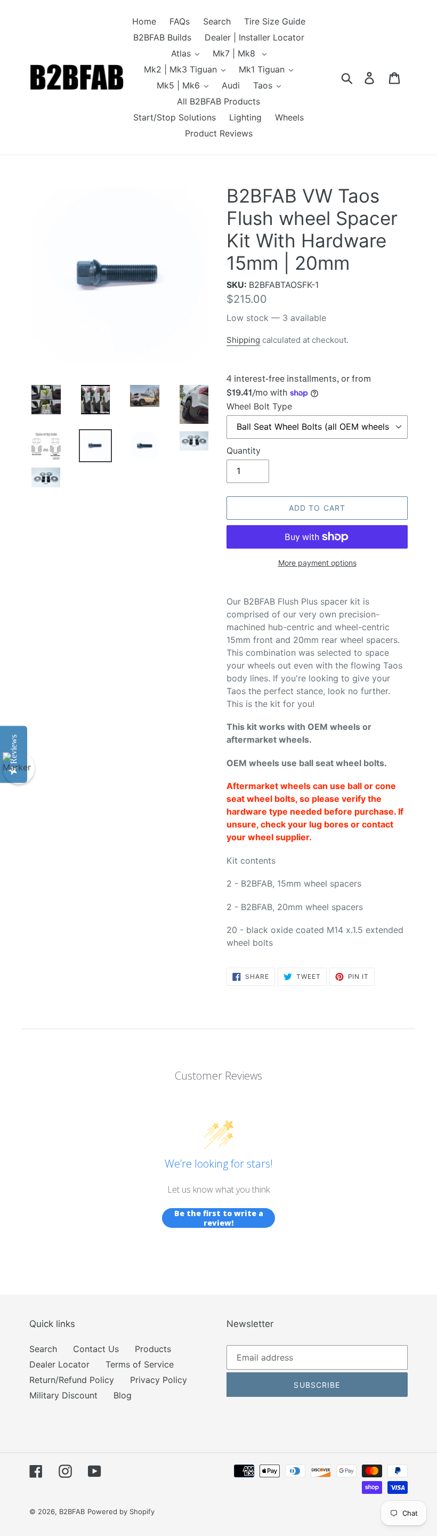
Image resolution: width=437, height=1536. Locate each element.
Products (153, 1349)
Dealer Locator (59, 1364)
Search (43, 1349)
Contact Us (96, 1349)
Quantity (243, 450)
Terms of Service (140, 1364)
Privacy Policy (158, 1379)
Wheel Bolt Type (259, 406)
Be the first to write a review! (218, 1218)
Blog (123, 1395)
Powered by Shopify (121, 1511)
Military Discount (63, 1395)
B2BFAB (72, 1511)
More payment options (317, 562)
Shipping (243, 340)
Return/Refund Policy (71, 1379)
